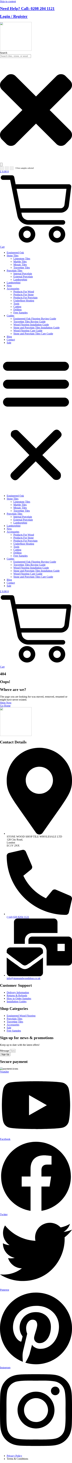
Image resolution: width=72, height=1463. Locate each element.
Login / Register (14, 16)
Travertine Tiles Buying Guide (29, 321)
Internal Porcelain (22, 273)
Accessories (13, 288)
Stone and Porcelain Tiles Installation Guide (36, 327)
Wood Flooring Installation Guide (31, 324)
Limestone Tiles (21, 258)
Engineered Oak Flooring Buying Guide (34, 318)
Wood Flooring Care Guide (27, 330)
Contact (11, 339)
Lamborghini (20, 279)
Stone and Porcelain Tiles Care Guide (33, 333)
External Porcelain (23, 276)
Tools (16, 303)
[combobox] (15, 56)
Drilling (17, 309)
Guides (10, 315)
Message (5, 1050)
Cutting (17, 306)
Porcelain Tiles (14, 270)
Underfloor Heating (23, 300)
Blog (9, 336)
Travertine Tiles (21, 267)
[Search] (1, 164)
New (9, 285)
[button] (36, 419)
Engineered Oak (15, 252)
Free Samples (20, 312)
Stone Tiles (12, 255)
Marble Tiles (20, 261)
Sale (9, 342)
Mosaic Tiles (20, 264)
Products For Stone (23, 294)
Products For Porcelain (25, 297)
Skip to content (8, 1)
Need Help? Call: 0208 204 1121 (27, 8)
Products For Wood (23, 291)
